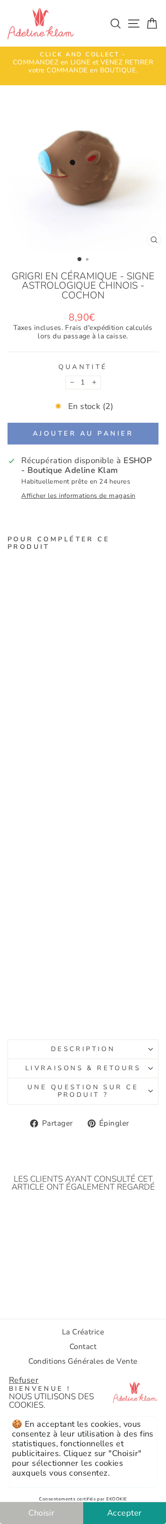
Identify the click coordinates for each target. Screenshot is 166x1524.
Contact (83, 1346)
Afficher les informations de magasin (78, 496)
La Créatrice (83, 1332)
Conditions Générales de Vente (82, 1361)
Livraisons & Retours (83, 1068)
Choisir (41, 1512)
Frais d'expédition (94, 328)
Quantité (82, 367)
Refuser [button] (24, 1379)
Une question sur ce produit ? (83, 1091)
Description (83, 1048)
